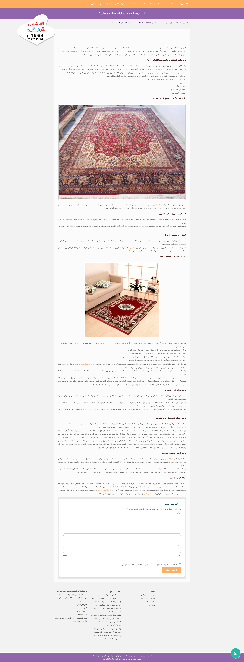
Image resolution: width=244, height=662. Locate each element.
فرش (80, 377)
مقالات (152, 3)
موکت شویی (157, 204)
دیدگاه (122, 513)
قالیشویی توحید (182, 3)
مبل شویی (147, 204)
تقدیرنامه (108, 3)
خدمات (170, 3)
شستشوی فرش (149, 493)
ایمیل (122, 545)
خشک (76, 395)
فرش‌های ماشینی (87, 364)
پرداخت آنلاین (96, 3)
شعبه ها (161, 3)
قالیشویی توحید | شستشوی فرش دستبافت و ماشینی (120, 655)
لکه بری (133, 247)
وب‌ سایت (122, 555)
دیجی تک (119, 659)
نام (122, 535)
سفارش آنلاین (120, 3)
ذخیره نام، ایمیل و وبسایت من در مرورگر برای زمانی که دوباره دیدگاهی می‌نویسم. (150, 564)
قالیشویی (139, 48)
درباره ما (132, 3)
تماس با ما (142, 3)
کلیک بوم (106, 659)
